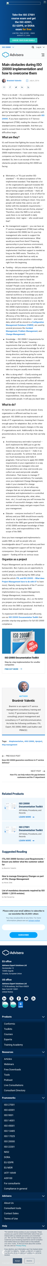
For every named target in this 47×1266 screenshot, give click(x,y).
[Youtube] (26, 999)
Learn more (25, 817)
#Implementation (16, 741)
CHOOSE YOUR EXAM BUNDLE (23, 40)
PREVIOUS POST (13, 756)
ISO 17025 (9, 1136)
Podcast (8, 1080)
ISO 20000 (9, 1141)
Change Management (15, 334)
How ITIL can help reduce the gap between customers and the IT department (27, 776)
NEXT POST (36, 771)
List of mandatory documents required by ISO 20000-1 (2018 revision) (23, 892)
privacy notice (34, 920)
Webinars (9, 1064)
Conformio (9, 1023)
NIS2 (6, 1152)
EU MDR (8, 1167)
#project (38, 741)
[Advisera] (10, 55)
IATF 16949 (10, 1172)
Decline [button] (29, 1261)
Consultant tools (12, 1208)
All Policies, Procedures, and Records (30, 811)
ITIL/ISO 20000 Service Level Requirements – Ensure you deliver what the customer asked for (23, 862)
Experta (8, 1039)
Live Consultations (13, 1085)
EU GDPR (8, 1162)
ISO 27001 (9, 1104)
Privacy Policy (21, 1245)
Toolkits (8, 1029)
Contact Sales (11, 1213)
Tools (7, 1074)
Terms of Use (11, 1218)
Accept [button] (17, 1261)
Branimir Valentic (14, 81)
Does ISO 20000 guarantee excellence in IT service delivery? (23, 761)
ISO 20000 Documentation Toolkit (23, 617)
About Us (9, 1203)
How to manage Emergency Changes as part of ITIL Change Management (23, 877)
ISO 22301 (9, 1146)
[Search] (32, 47)
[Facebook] (19, 999)
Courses (8, 1034)
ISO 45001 (9, 1125)
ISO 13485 (9, 1131)
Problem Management (28, 331)
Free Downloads (12, 1069)
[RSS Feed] (33, 999)
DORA (7, 1157)
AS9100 (8, 1178)
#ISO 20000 (29, 741)
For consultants (12, 1183)
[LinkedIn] (4, 999)
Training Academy (13, 1044)
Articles (8, 1059)
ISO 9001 (8, 1115)
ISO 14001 (9, 1120)
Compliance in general (15, 1188)
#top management (9, 745)
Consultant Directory (14, 1090)
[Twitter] (11, 999)
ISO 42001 (9, 1110)
